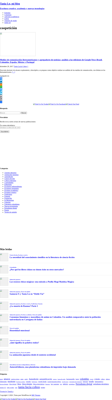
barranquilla (70, 379)
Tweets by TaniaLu (6, 391)
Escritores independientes (13, 186)
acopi (1, 379)
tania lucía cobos (29, 387)
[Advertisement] (56, 150)
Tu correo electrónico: (7, 125)
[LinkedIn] (56, 82)
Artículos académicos (11, 17)
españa (28, 381)
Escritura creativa (10, 192)
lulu (61, 384)
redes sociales (10, 387)
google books (42, 381)
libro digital (12, 384)
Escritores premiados (11, 188)
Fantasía (7, 196)
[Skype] (56, 93)
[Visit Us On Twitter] (40, 104)
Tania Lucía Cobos (20, 66)
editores (108, 379)
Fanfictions (8, 194)
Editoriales (8, 184)
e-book (91, 379)
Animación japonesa (11, 175)
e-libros (103, 379)
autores (55, 379)
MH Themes (36, 395)
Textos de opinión (10, 212)
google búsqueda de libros (54, 381)
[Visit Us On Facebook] (57, 104)
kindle (91, 381)
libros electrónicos (38, 384)
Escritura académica (11, 190)
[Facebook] (56, 78)
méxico (65, 384)
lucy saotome (55, 384)
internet (85, 381)
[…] (13, 72)
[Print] (56, 100)
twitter (43, 387)
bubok (77, 379)
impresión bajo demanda (75, 381)
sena (16, 387)
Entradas (7, 13)
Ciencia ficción (9, 179)
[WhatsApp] (56, 87)
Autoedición (8, 177)
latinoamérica (99, 381)
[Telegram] (56, 91)
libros (19, 384)
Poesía (6, 210)
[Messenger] (56, 89)
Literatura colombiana (11, 204)
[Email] (56, 95)
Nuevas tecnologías (11, 206)
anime (22, 379)
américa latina (15, 379)
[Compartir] (56, 102)
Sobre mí (7, 23)
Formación (8, 198)
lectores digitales (4, 384)
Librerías (7, 202)
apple (26, 379)
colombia (84, 378)
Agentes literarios (10, 173)
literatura (47, 384)
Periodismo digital (10, 208)
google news (65, 381)
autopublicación (45, 379)
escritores (11, 381)
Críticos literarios (10, 181)
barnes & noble (61, 379)
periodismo (72, 384)
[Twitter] (56, 80)
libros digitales (27, 384)
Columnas (7, 15)
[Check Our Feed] (72, 104)
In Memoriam (9, 200)
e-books (97, 379)
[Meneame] (56, 84)
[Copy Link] (56, 98)
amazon (7, 379)
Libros (6, 19)
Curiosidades (8, 183)
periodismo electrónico (101, 384)
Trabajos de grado (10, 21)
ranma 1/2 (3, 387)
